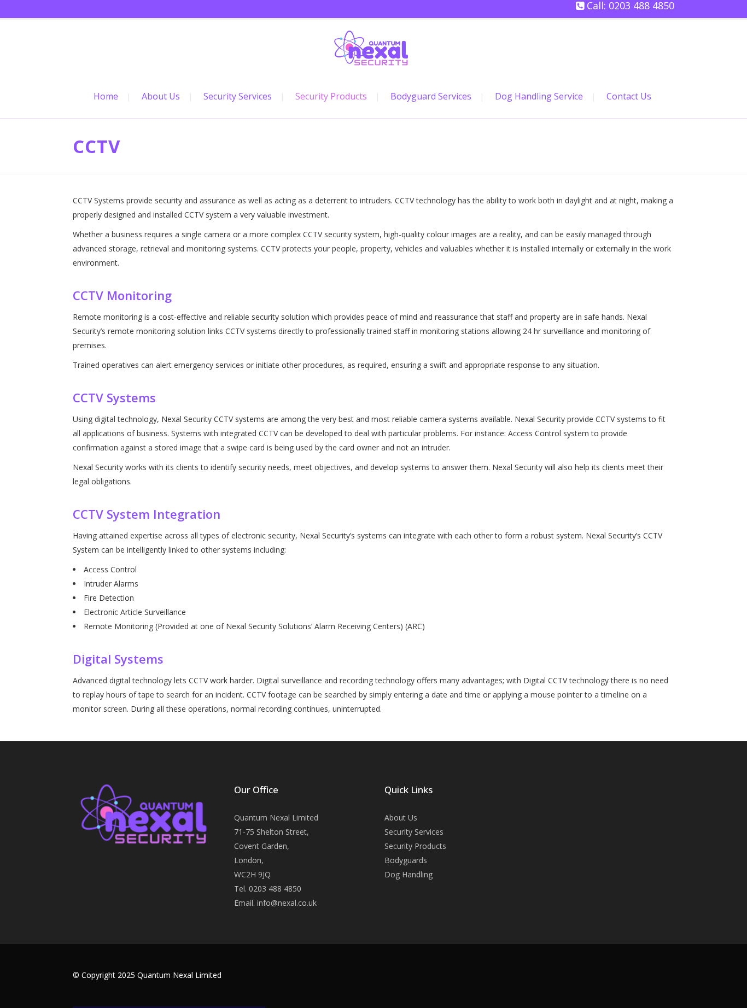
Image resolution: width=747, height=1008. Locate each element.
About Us (400, 817)
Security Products (415, 846)
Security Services (413, 832)
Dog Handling (408, 874)
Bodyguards (405, 860)
